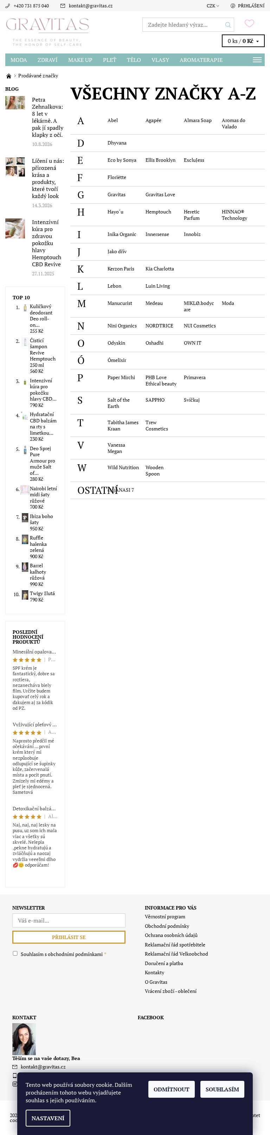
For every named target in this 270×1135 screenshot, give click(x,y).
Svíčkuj (192, 399)
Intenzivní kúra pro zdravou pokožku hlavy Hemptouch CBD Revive (46, 243)
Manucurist (120, 303)
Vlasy (160, 60)
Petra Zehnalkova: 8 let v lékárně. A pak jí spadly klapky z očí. (47, 117)
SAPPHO (155, 399)
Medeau (154, 303)
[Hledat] (228, 25)
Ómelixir (117, 360)
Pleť (109, 60)
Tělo (134, 60)
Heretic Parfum (192, 214)
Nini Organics (122, 325)
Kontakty (154, 972)
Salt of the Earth (119, 402)
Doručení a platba (164, 963)
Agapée (153, 120)
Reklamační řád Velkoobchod (176, 953)
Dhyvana (117, 142)
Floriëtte (117, 177)
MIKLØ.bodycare (199, 306)
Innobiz (192, 234)
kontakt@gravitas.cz (90, 5)
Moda (228, 303)
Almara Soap (198, 120)
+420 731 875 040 (31, 5)
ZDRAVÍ (48, 60)
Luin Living (158, 285)
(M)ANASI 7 (121, 489)
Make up (80, 60)
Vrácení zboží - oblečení (171, 991)
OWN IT (192, 342)
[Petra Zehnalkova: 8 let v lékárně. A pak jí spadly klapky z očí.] (15, 102)
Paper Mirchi (121, 377)
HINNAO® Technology (234, 214)
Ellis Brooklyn (160, 160)
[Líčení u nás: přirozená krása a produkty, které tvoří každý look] (15, 166)
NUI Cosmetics (200, 325)
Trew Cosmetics (157, 425)
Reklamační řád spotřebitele (175, 944)
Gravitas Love (160, 194)
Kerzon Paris (121, 268)
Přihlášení (251, 5)
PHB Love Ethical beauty (161, 380)
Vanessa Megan (116, 447)
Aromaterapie (201, 60)
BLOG (12, 88)
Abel (113, 120)
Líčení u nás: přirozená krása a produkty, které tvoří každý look (48, 178)
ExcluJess (194, 160)
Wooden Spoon (154, 470)
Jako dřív (117, 251)
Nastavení (48, 1118)
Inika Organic (122, 234)
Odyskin (116, 342)
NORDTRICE (159, 325)
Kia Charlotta (160, 268)
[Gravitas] (70, 32)
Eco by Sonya (122, 160)
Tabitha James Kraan (123, 425)
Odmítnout (171, 1089)
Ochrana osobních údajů (171, 935)
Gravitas (117, 194)
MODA (19, 60)
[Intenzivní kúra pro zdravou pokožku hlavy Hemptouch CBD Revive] (15, 227)
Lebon (114, 285)
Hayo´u (115, 211)
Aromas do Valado (233, 123)
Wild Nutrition (123, 467)
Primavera (195, 377)
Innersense (157, 234)
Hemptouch (158, 211)
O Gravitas (156, 981)
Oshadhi (154, 342)
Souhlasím (222, 1089)
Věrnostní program (165, 916)
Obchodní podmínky (167, 926)
